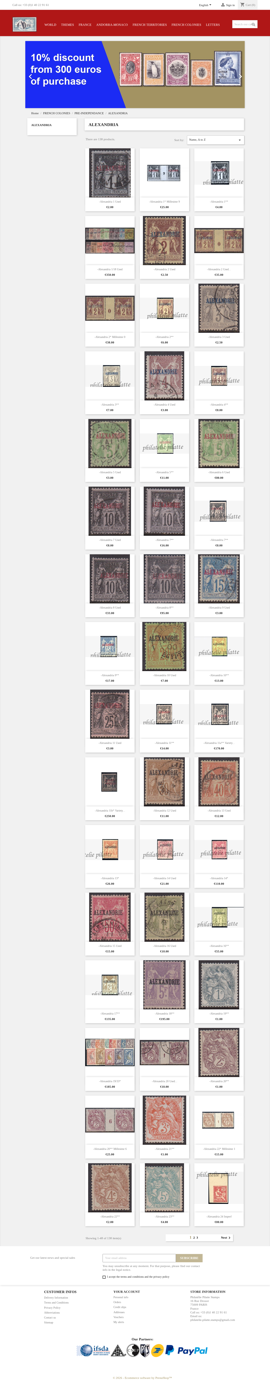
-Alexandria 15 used (110, 945)
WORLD (50, 24)
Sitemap (48, 1322)
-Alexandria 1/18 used (110, 269)
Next (226, 1237)
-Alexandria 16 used (164, 945)
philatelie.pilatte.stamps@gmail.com (212, 1319)
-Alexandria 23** (164, 1216)
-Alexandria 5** (164, 472)
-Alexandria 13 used (219, 810)
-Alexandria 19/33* (110, 1081)
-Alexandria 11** (164, 743)
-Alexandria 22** (110, 1216)
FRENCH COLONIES (186, 24)
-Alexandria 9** (110, 675)
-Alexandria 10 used (164, 675)
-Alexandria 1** (219, 201)
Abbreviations (52, 1312)
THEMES (67, 24)
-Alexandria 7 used (110, 540)
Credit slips (119, 1307)
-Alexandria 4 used (164, 404)
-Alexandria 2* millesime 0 (109, 337)
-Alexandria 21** (164, 1148)
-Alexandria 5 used (110, 472)
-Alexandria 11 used (109, 743)
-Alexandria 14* (219, 878)
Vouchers (118, 1317)
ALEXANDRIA (41, 125)
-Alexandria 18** (164, 1013)
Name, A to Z (215, 140)
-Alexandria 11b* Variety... (110, 810)
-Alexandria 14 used (164, 878)
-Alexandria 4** (219, 404)
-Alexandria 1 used (110, 201)
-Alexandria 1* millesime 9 (164, 201)
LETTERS (213, 24)
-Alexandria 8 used (110, 607)
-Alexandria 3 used (219, 337)
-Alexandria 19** (219, 1013)
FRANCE (85, 24)
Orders (117, 1302)
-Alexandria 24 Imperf (219, 1216)
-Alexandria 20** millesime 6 (110, 1148)
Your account (126, 1291)
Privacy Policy (52, 1307)
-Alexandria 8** (164, 607)
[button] (41, 74)
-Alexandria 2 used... (219, 269)
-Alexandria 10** (219, 675)
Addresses (119, 1312)
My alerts (118, 1322)
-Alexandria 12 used (164, 810)
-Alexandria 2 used (164, 269)
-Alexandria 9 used (219, 607)
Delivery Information (56, 1297)
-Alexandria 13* (110, 878)
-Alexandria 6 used (219, 472)
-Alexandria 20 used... (164, 1081)
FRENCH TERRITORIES (150, 24)
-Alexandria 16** (219, 945)
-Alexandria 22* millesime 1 (219, 1148)
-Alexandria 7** (164, 540)
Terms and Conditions (56, 1302)
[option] (135, 74)
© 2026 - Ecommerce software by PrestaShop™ (142, 1377)
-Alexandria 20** (219, 1081)
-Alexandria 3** (110, 404)
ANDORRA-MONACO (112, 24)
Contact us (50, 1317)
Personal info (120, 1297)
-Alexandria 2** (164, 337)
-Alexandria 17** (110, 1013)
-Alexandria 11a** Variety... (219, 743)
